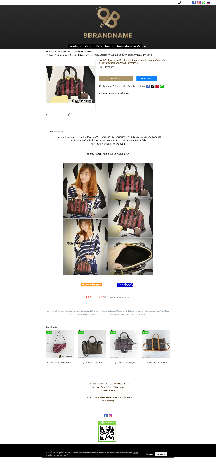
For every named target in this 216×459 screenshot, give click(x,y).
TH (211, 2)
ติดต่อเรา (108, 46)
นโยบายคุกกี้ (64, 455)
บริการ (87, 46)
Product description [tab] (55, 132)
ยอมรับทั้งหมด (161, 454)
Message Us (148, 78)
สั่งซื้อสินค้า (117, 78)
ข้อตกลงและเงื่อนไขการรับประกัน (128, 46)
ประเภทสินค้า (75, 46)
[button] (145, 46)
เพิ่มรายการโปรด (110, 86)
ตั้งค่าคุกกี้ (149, 454)
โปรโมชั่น (98, 46)
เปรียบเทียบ (131, 86)
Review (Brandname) (119, 93)
